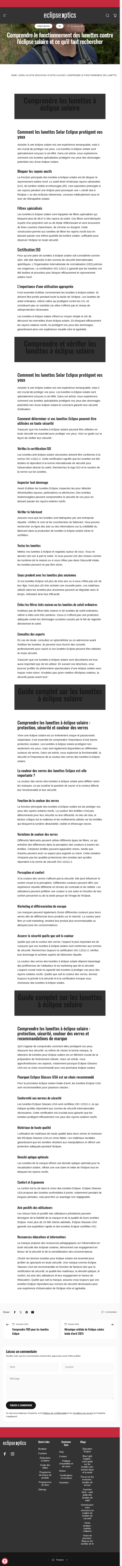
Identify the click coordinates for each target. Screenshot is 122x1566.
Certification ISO (28, 249)
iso (60, 26)
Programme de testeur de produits (45, 1475)
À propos (42, 1453)
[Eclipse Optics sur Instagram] (12, 1454)
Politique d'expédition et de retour (66, 1463)
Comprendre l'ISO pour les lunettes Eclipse (30, 1331)
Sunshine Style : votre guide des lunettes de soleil (87, 1495)
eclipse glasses (43, 26)
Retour (62, 1471)
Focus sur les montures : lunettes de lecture (87, 1481)
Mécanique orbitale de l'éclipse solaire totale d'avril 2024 (84, 1331)
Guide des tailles (45, 1466)
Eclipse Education (36, 75)
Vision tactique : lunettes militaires (87, 1527)
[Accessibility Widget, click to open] (4, 1561)
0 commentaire (111, 1312)
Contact (63, 1456)
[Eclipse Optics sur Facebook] (5, 1454)
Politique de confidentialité (55, 1413)
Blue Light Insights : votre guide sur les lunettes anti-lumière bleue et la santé (87, 1464)
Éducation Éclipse (87, 1450)
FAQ (61, 1452)
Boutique (42, 1449)
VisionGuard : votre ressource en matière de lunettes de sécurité (87, 1512)
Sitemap (42, 1489)
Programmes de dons (45, 1483)
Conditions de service (83, 1413)
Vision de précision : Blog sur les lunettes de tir (87, 1539)
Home (14, 75)
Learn (21, 75)
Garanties (64, 1482)
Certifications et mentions (66, 1476)
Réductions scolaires (45, 1459)
